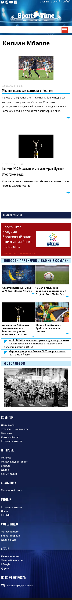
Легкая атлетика (10, 556)
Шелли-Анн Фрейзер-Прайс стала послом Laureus (48, 328)
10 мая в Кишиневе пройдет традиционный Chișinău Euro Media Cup (50, 291)
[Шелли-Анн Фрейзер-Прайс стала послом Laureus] (52, 312)
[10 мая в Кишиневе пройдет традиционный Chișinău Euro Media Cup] (52, 274)
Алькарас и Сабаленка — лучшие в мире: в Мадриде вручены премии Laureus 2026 (17, 329)
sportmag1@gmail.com (19, 585)
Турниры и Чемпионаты (14, 429)
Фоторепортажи (10, 531)
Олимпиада (8, 424)
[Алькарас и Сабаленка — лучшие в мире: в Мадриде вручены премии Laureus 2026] (18, 312)
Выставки (6, 433)
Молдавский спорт (11, 490)
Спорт (4, 511)
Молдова (6, 457)
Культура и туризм (11, 441)
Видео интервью (10, 535)
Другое (5, 469)
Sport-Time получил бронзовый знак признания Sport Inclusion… (17, 237)
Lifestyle (5, 465)
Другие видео (8, 539)
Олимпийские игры (12, 560)
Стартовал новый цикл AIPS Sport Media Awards (17, 289)
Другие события (10, 437)
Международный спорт (14, 461)
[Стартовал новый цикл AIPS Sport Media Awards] (18, 274)
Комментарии (9, 473)
